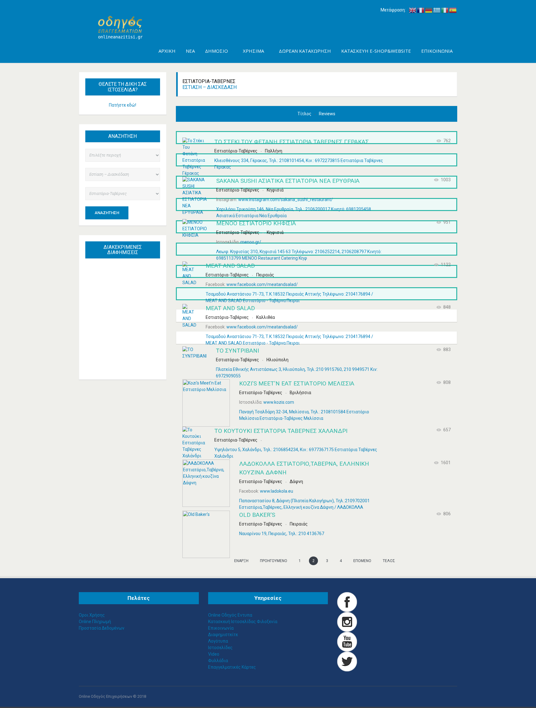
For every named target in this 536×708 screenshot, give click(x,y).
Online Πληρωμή (95, 621)
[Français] (421, 9)
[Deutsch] (429, 9)
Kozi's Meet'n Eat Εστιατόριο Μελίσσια (296, 383)
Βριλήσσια (300, 392)
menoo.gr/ (250, 242)
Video (213, 654)
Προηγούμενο (273, 561)
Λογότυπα (218, 641)
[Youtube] (347, 641)
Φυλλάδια (218, 660)
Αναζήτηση (107, 212)
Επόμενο (362, 561)
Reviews (327, 113)
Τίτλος (304, 113)
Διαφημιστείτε (223, 634)
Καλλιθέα (265, 317)
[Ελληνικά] (437, 9)
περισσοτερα (128, 360)
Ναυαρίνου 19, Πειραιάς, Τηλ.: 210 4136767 (281, 533)
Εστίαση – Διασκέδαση (209, 87)
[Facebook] (347, 601)
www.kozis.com (278, 402)
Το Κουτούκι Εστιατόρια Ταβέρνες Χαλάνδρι (280, 430)
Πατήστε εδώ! (122, 105)
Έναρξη (241, 561)
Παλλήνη (273, 150)
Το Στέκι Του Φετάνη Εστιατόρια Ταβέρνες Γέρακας (291, 141)
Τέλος (389, 561)
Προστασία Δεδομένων (101, 628)
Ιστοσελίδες (220, 647)
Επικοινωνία (221, 628)
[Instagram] (347, 621)
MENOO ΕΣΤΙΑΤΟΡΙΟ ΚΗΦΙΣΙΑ (256, 223)
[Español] (453, 9)
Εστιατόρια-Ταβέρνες (235, 150)
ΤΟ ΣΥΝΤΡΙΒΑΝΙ (237, 350)
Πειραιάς (265, 274)
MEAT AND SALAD (230, 265)
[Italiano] (445, 9)
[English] (413, 9)
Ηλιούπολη (277, 359)
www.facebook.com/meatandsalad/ (262, 284)
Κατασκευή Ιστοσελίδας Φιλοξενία (242, 621)
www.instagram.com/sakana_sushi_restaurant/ (285, 199)
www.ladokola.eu (276, 491)
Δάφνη (296, 481)
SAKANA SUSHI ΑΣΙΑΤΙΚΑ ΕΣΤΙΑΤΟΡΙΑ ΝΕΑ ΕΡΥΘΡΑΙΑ (288, 180)
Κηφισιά (275, 189)
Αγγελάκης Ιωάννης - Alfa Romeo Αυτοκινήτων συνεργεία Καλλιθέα (125, 298)
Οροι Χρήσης (92, 615)
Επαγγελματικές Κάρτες (232, 667)
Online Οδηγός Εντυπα (230, 615)
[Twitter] (347, 661)
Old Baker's (257, 514)
